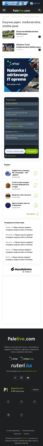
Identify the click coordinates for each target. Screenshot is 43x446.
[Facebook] (15, 377)
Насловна (5, 17)
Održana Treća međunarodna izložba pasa (28, 45)
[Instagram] (21, 377)
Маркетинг (18, 434)
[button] (4, 10)
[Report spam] (37, 108)
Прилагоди (11, 156)
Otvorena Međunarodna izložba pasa (27, 32)
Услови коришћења (13, 430)
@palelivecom (17, 388)
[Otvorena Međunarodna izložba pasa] (8, 34)
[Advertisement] (21, 300)
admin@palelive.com (29, 371)
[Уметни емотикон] (36, 146)
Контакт (26, 434)
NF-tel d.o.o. (24, 438)
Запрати (36, 389)
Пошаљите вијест (28, 430)
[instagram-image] (8, 401)
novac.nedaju (18, 124)
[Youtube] (28, 377)
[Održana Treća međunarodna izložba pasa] (8, 47)
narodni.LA (15, 126)
